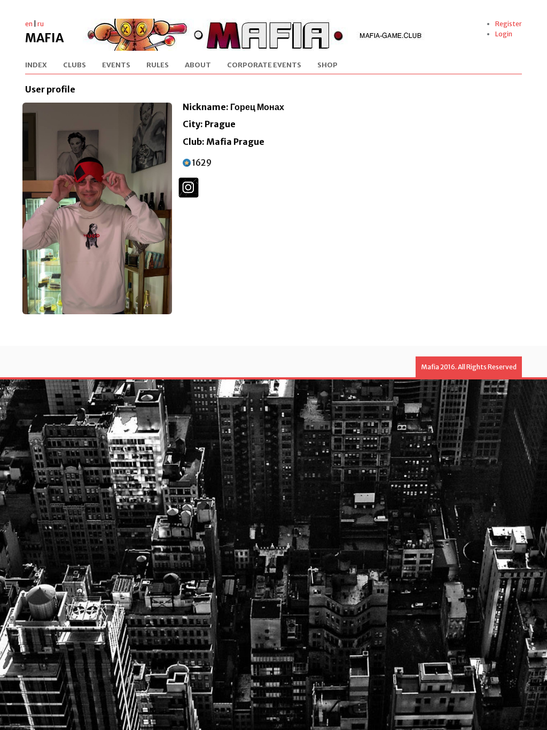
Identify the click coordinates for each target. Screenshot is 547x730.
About (198, 65)
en (29, 24)
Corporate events (264, 65)
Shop (327, 65)
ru (40, 24)
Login (503, 34)
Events (116, 65)
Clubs (74, 65)
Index (36, 65)
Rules (157, 65)
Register (508, 24)
